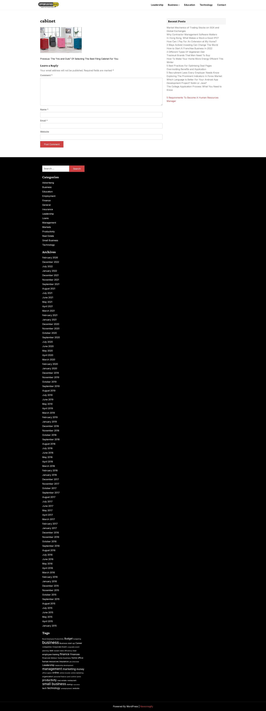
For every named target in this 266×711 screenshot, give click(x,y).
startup (70, 684)
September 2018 (51, 439)
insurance (64, 661)
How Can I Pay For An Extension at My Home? (192, 41)
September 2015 (50, 599)
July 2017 (47, 501)
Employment (48, 196)
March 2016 (48, 572)
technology (53, 688)
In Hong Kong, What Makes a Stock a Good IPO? (193, 38)
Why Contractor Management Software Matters (192, 34)
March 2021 (48, 310)
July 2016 (47, 554)
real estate (62, 680)
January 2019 (49, 421)
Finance (46, 200)
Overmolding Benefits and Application (186, 69)
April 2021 (47, 306)
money (80, 669)
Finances (75, 654)
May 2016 (47, 563)
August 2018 (48, 443)
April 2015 (47, 621)
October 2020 (49, 333)
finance (64, 654)
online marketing (77, 673)
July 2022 (47, 266)
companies (47, 647)
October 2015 (49, 594)
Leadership (157, 4)
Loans (45, 218)
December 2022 (50, 262)
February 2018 (50, 470)
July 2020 (47, 341)
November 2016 (50, 537)
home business (64, 658)
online (55, 672)
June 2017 (47, 506)
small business (54, 684)
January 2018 (49, 475)
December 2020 (50, 324)
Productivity (48, 231)
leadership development (64, 665)
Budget (68, 638)
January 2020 (49, 368)
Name (44, 109)
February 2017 (50, 523)
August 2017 (48, 497)
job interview (74, 662)
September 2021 (50, 284)
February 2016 (50, 577)
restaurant (71, 680)
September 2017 (51, 492)
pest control (71, 677)
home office (77, 658)
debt (51, 650)
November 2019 (50, 377)
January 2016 (49, 581)
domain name (59, 651)
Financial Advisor (49, 658)
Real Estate (48, 236)
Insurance (47, 209)
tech (44, 688)
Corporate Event (60, 647)
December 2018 (50, 426)
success (76, 684)
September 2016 (51, 546)
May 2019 (47, 404)
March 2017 (48, 519)
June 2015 (47, 612)
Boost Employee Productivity (53, 639)
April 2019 (47, 408)
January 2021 (49, 319)
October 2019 (49, 381)
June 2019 (47, 399)
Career (79, 643)
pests (79, 677)
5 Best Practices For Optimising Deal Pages (189, 65)
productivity (49, 680)
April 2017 (47, 514)
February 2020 (50, 364)
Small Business (50, 240)
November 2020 (50, 328)
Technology (206, 4)
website (76, 688)
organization (47, 676)
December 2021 (50, 275)
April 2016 (47, 568)
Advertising (48, 182)
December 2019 (50, 373)
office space (47, 673)
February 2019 (50, 417)
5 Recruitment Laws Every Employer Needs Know (193, 72)
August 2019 (48, 390)
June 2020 (48, 346)
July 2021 (47, 293)
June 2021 (47, 297)
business (50, 642)
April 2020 (47, 355)
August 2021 (48, 288)
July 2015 (47, 608)
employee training (50, 654)
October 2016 (49, 541)
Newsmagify (146, 706)
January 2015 (49, 625)
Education (189, 4)
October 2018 (49, 435)
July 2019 (47, 395)
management (52, 669)
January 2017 (49, 528)
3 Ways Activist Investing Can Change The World (192, 45)
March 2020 (48, 359)
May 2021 (47, 302)
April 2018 (47, 461)
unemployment (66, 688)
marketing (69, 669)
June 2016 (47, 559)
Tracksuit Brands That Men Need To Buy (188, 55)
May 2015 (47, 616)
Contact (221, 4)
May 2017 (47, 510)
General (46, 204)
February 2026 (50, 257)
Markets (46, 227)
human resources (50, 661)
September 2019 (51, 386)
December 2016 (50, 532)
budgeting (77, 639)
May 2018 (47, 457)
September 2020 (51, 337)
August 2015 (48, 603)
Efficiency (68, 651)
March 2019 (48, 412)
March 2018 (48, 466)
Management (49, 222)
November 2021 (50, 279)
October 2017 (49, 488)
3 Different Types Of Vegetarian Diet (185, 51)
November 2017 (50, 483)
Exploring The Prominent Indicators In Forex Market (195, 76)
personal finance (60, 677)
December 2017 (50, 479)
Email (44, 120)
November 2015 (50, 590)
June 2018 (47, 452)
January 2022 (49, 270)
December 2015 (50, 585)
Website (44, 131)
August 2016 (48, 550)
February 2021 (49, 315)
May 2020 (47, 350)
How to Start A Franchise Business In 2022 (189, 48)
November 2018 (50, 430)
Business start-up (67, 643)
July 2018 (47, 448)
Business (173, 4)
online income (65, 673)
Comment (46, 75)
